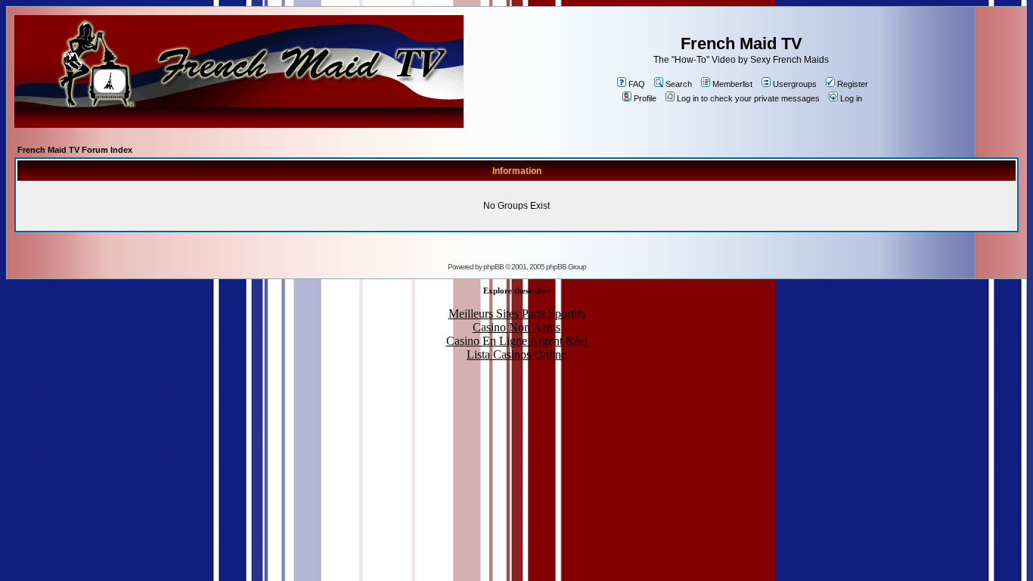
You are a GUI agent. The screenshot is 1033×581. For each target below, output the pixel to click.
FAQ (636, 84)
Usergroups (795, 84)
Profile (645, 98)
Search (678, 84)
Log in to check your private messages (748, 98)
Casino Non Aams (516, 327)
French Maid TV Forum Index (74, 149)
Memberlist (732, 84)
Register (852, 84)
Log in (851, 98)
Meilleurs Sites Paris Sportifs (516, 313)
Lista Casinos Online (516, 354)
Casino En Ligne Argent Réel (517, 340)
